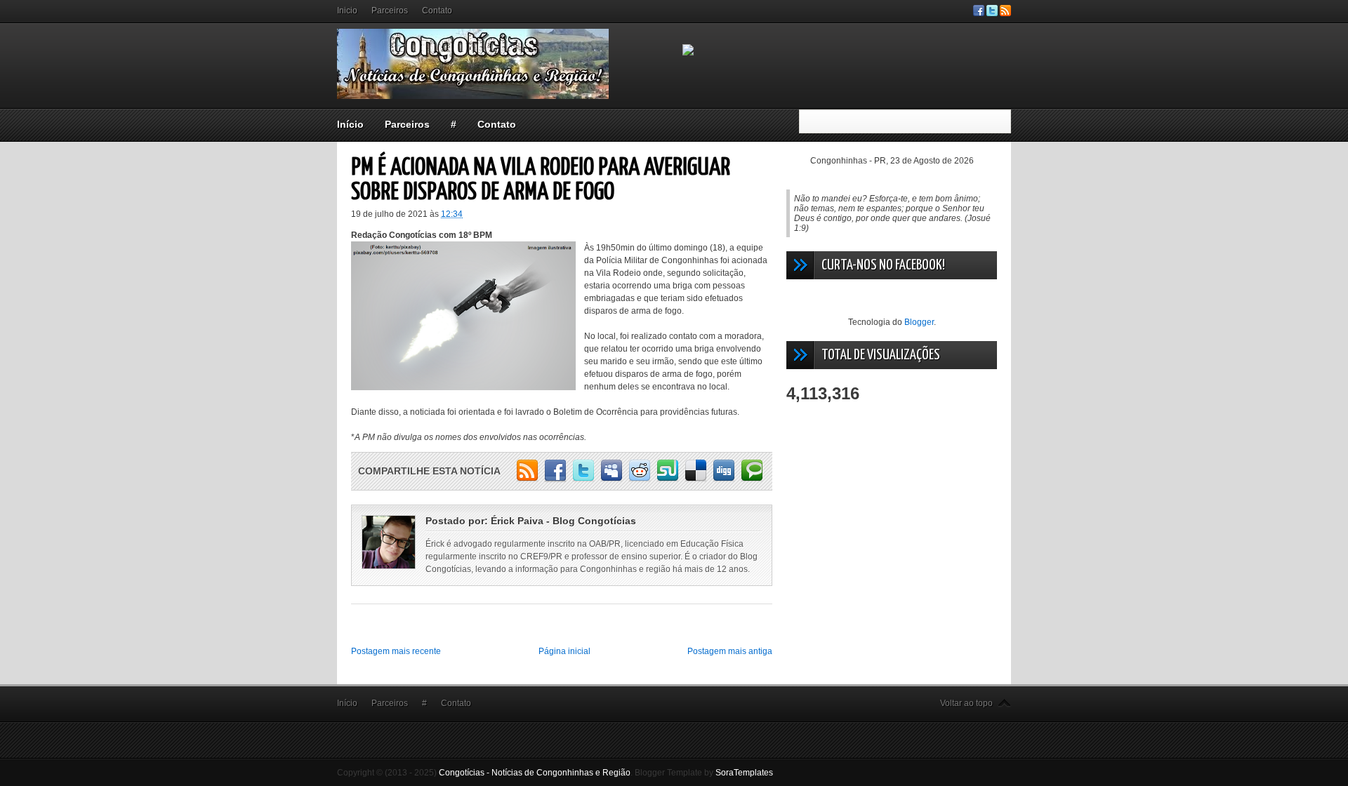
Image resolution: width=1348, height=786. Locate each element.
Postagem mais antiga (729, 651)
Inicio (347, 10)
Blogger (919, 322)
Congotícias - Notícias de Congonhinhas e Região (534, 773)
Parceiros (389, 10)
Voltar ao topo (966, 703)
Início (350, 124)
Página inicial (564, 651)
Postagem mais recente (396, 651)
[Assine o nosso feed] (1005, 13)
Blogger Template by (704, 773)
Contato (437, 10)
